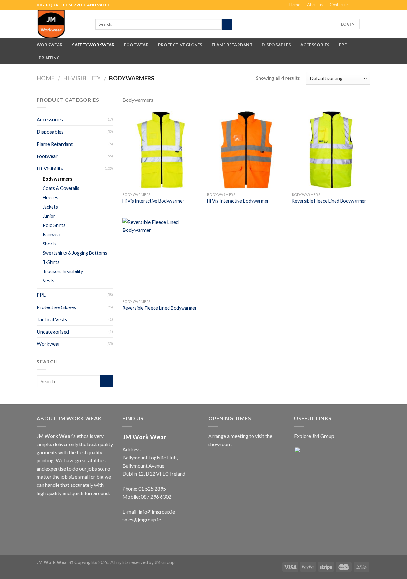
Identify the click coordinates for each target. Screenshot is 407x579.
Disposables (276, 44)
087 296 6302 (156, 496)
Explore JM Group (314, 436)
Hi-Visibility (82, 78)
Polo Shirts (54, 225)
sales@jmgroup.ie (141, 519)
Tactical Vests (52, 319)
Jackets (50, 207)
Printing (49, 57)
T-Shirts (51, 262)
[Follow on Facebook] (355, 5)
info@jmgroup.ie (157, 511)
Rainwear (52, 234)
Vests (48, 280)
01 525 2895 (152, 489)
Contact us (339, 4)
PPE (343, 44)
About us (315, 4)
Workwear (50, 44)
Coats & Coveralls (61, 188)
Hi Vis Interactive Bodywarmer (153, 200)
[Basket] (367, 24)
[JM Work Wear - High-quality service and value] (63, 24)
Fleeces (50, 197)
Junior (49, 216)
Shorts (50, 243)
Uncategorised (53, 331)
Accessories (315, 44)
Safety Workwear (93, 44)
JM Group (165, 562)
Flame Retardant (232, 44)
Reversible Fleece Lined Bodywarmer (329, 200)
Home (294, 4)
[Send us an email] (367, 5)
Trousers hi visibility (63, 271)
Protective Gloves (180, 44)
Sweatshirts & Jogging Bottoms (75, 253)
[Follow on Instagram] (361, 5)
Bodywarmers (57, 179)
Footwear (136, 44)
